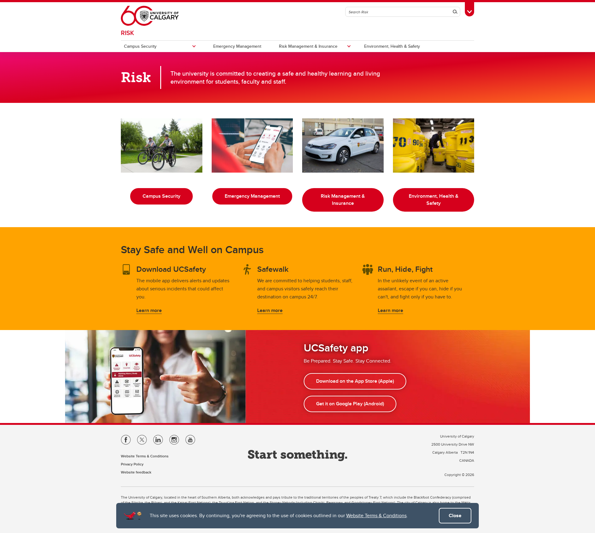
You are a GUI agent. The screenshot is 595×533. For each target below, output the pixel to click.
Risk (127, 32)
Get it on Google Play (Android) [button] (350, 403)
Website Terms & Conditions (376, 515)
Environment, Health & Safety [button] (433, 199)
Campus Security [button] (161, 196)
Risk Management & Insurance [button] (343, 199)
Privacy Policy (132, 464)
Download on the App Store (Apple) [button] (355, 381)
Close (455, 515)
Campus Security (140, 46)
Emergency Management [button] (252, 196)
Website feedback (136, 472)
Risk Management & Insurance (308, 46)
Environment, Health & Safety (392, 46)
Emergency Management (237, 46)
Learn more (149, 310)
